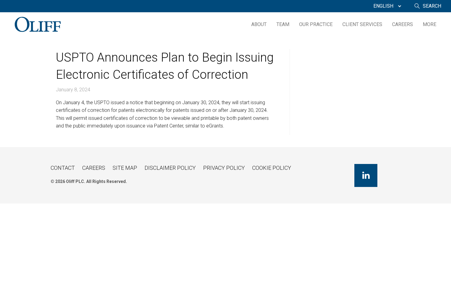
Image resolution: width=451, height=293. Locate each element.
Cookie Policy (271, 168)
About (259, 24)
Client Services (362, 24)
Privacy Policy (224, 168)
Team (282, 24)
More (429, 24)
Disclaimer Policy (170, 168)
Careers (402, 24)
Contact (63, 168)
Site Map (125, 168)
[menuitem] (386, 6)
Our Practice (316, 24)
